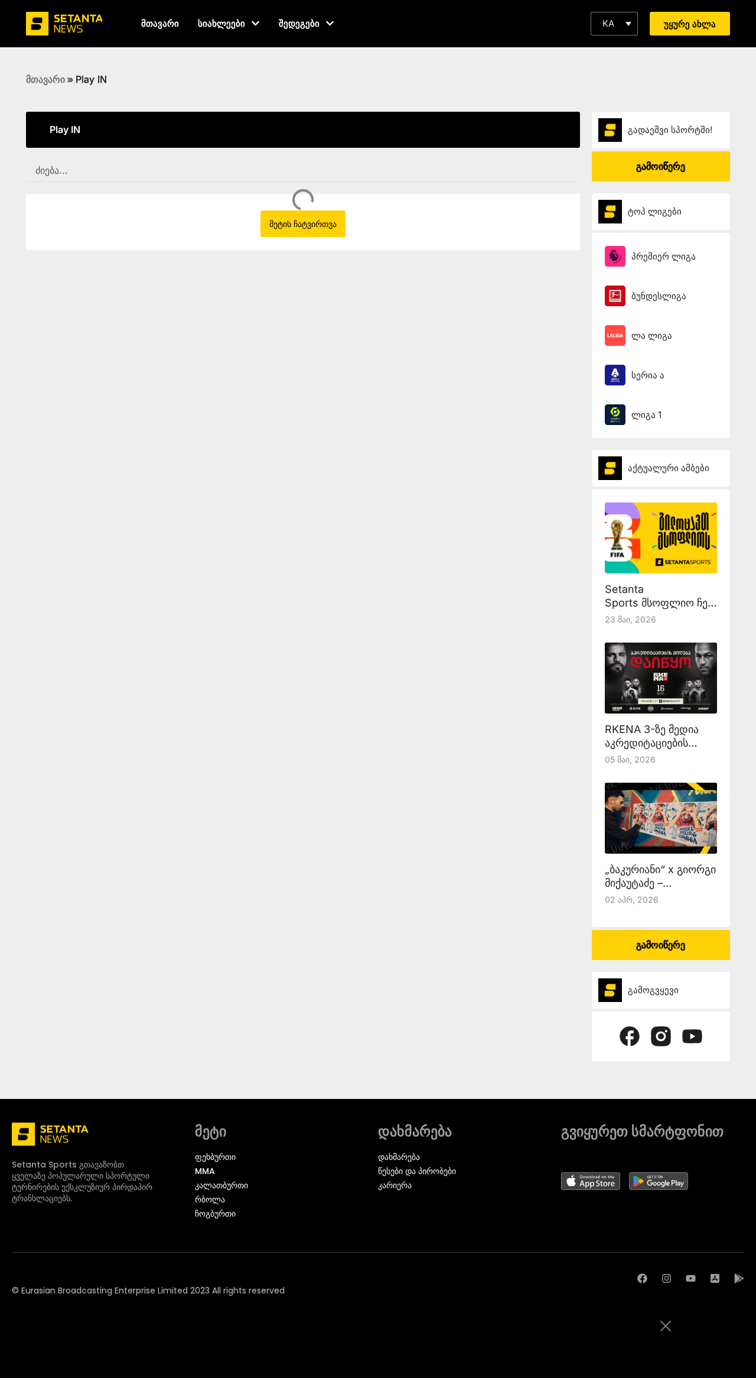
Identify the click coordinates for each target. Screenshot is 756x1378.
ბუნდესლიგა (658, 295)
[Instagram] (667, 1278)
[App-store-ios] (715, 1278)
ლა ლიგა (651, 335)
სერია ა (647, 375)
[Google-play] (739, 1278)
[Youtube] (691, 1278)
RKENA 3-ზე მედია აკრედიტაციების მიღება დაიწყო (652, 743)
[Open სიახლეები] (255, 23)
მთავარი (45, 79)
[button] (614, 23)
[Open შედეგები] (329, 23)
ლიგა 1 (646, 414)
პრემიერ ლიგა (663, 256)
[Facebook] (642, 1278)
